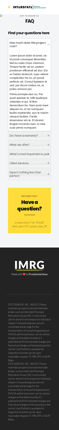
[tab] (29, 44)
